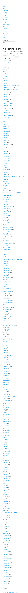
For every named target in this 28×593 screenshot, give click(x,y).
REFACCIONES (6, 514)
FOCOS (4, 188)
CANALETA (5, 167)
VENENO (5, 423)
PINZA (4, 350)
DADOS (5, 274)
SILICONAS (5, 94)
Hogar (4, 37)
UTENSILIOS (6, 421)
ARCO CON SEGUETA (8, 236)
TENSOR (5, 379)
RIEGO (4, 437)
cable (4, 69)
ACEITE (4, 119)
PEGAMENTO (6, 92)
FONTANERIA (6, 505)
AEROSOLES (6, 466)
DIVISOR (5, 181)
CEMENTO (5, 496)
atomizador (5, 387)
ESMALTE (5, 473)
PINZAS (5, 203)
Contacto (5, 39)
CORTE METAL (6, 272)
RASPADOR (5, 354)
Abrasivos (5, 31)
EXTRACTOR (6, 185)
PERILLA (5, 347)
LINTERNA (5, 313)
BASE (4, 162)
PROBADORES (6, 208)
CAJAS (4, 252)
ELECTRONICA (6, 215)
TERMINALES (6, 211)
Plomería (5, 14)
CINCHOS (5, 174)
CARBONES (5, 254)
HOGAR (4, 382)
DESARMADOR (6, 275)
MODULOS (5, 201)
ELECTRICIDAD (6, 155)
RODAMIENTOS (7, 366)
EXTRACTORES (6, 295)
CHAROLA (5, 261)
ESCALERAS (6, 220)
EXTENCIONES (6, 183)
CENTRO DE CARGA (8, 171)
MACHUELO (6, 322)
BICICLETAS (6, 540)
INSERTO (5, 428)
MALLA (4, 405)
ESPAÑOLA (5, 286)
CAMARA (5, 140)
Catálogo (5, 12)
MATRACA (5, 331)
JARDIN (4, 403)
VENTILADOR (6, 425)
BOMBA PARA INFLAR (8, 243)
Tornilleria (5, 15)
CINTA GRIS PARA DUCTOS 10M (11, 85)
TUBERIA (5, 213)
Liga (4, 459)
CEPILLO (5, 101)
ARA (4, 82)
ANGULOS (5, 66)
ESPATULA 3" (6, 290)
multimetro (5, 338)
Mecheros (5, 510)
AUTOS (4, 114)
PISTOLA (5, 489)
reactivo (5, 133)
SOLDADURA (6, 375)
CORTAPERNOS (7, 270)
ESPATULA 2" (6, 288)
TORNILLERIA (6, 576)
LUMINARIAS (6, 199)
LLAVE (4, 315)
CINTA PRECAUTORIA (8, 87)
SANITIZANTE (6, 549)
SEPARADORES (6, 563)
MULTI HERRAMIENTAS (8, 336)
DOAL (4, 471)
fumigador (5, 432)
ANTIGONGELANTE (7, 123)
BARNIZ (5, 469)
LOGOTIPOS (6, 450)
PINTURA (5, 462)
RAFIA (4, 416)
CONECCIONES (6, 144)
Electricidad (5, 21)
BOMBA (5, 494)
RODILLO (5, 368)
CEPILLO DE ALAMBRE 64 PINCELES (12, 260)
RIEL (4, 547)
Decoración (5, 19)
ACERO (4, 64)
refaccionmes (6, 535)
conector (5, 219)
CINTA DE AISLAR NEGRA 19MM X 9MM (12, 176)
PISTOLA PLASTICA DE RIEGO (10, 512)
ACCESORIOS (6, 62)
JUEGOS (5, 311)
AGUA (4, 98)
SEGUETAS (5, 373)
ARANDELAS (6, 578)
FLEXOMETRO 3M (7, 300)
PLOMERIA (5, 491)
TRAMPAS (5, 419)
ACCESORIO (6, 158)
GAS (4, 224)
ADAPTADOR (6, 233)
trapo (4, 483)
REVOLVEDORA (6, 364)
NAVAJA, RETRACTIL (8, 339)
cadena (4, 71)
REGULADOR (6, 537)
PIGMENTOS (6, 476)
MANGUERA (6, 451)
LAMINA (5, 76)
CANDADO (5, 553)
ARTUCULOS (6, 112)
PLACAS (5, 204)
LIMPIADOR (6, 130)
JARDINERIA (6, 430)
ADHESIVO (5, 80)
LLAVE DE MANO (7, 316)
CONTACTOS (6, 180)
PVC (4, 149)
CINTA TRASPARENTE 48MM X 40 (11, 89)
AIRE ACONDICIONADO (8, 386)
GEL (4, 226)
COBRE (4, 146)
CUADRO (5, 73)
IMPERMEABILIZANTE (8, 400)
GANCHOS (5, 304)
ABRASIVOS (6, 60)
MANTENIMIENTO (7, 453)
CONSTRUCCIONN (7, 105)
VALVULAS (5, 517)
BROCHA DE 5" (6, 249)
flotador (5, 187)
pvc (3, 528)
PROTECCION (6, 562)
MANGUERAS (6, 435)
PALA (4, 343)
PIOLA (4, 412)
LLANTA (5, 444)
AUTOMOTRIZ (6, 467)
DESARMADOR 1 (7, 277)
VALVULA (5, 586)
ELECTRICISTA (6, 283)
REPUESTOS (6, 361)
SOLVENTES (6, 482)
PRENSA (5, 521)
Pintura (4, 35)
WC (3, 519)
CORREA (5, 393)
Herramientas (6, 24)
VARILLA (5, 110)
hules (4, 426)
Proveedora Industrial (10, 592)
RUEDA (4, 370)
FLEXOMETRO (6, 299)
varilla (4, 585)
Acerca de (5, 10)
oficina (4, 409)
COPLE (4, 151)
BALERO (5, 137)
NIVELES (5, 341)
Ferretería (5, 23)
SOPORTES (5, 544)
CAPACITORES (6, 169)
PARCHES (5, 345)
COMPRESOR (6, 267)
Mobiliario (5, 30)
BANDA (5, 124)
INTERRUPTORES (7, 195)
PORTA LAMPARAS (7, 206)
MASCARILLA (6, 329)
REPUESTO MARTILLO (8, 359)
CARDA (4, 256)
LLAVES (4, 318)
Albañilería (5, 17)
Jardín (4, 26)
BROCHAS (5, 251)
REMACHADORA (7, 355)
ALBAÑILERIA (6, 100)
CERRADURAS (6, 555)
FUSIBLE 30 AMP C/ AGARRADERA (11, 192)
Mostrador (5, 460)
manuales (5, 323)
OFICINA (5, 455)
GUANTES (5, 556)
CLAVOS (5, 265)
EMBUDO (5, 284)
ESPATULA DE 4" (7, 291)
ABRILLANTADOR (7, 116)
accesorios (5, 464)
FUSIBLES (5, 126)
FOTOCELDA (6, 190)
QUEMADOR (6, 414)
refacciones (5, 533)
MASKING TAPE (7, 91)
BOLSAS (5, 389)
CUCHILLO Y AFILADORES (9, 396)
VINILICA (5, 487)
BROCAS (5, 245)
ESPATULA (5, 398)
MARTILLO (5, 327)
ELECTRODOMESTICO (8, 457)
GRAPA (4, 75)
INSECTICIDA (6, 402)
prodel (4, 523)
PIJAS (4, 348)
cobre (4, 499)
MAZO (4, 332)
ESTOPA (5, 475)
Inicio (4, 8)
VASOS (4, 485)
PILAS (4, 411)
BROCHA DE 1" (6, 247)
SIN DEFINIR (6, 565)
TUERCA (5, 583)
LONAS (4, 320)
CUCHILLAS (5, 153)
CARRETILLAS (6, 258)
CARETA (5, 572)
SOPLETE (5, 377)
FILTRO (4, 297)
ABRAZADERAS (6, 156)
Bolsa (4, 139)
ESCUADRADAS (6, 222)
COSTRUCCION (6, 107)
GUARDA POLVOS (7, 108)
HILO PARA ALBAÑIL (8, 307)
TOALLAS (5, 135)
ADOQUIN (5, 96)
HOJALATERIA (6, 309)
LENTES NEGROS (7, 558)
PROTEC (5, 560)
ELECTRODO (6, 574)
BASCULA (5, 240)
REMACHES (5, 357)
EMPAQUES (6, 503)
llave (4, 506)
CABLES (5, 165)
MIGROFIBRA (6, 407)
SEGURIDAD (6, 551)
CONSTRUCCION (7, 103)
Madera (5, 28)
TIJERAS (5, 418)
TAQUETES (5, 579)
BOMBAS (5, 164)
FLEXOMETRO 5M (7, 302)
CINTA (4, 84)
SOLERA (5, 78)
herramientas (6, 128)
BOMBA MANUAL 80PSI (9, 242)
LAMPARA (5, 197)
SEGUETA (5, 371)
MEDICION (5, 334)
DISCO (4, 279)
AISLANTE (5, 492)
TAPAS (4, 210)
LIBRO (4, 443)
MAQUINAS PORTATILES (9, 325)
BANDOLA (5, 68)
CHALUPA (5, 172)
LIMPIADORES (6, 131)
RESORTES (5, 363)
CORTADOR (6, 268)
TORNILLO (5, 581)
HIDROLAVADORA (7, 306)
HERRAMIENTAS (7, 227)
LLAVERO (5, 448)
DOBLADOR (6, 281)
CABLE (4, 217)
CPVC (4, 147)
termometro (6, 380)
